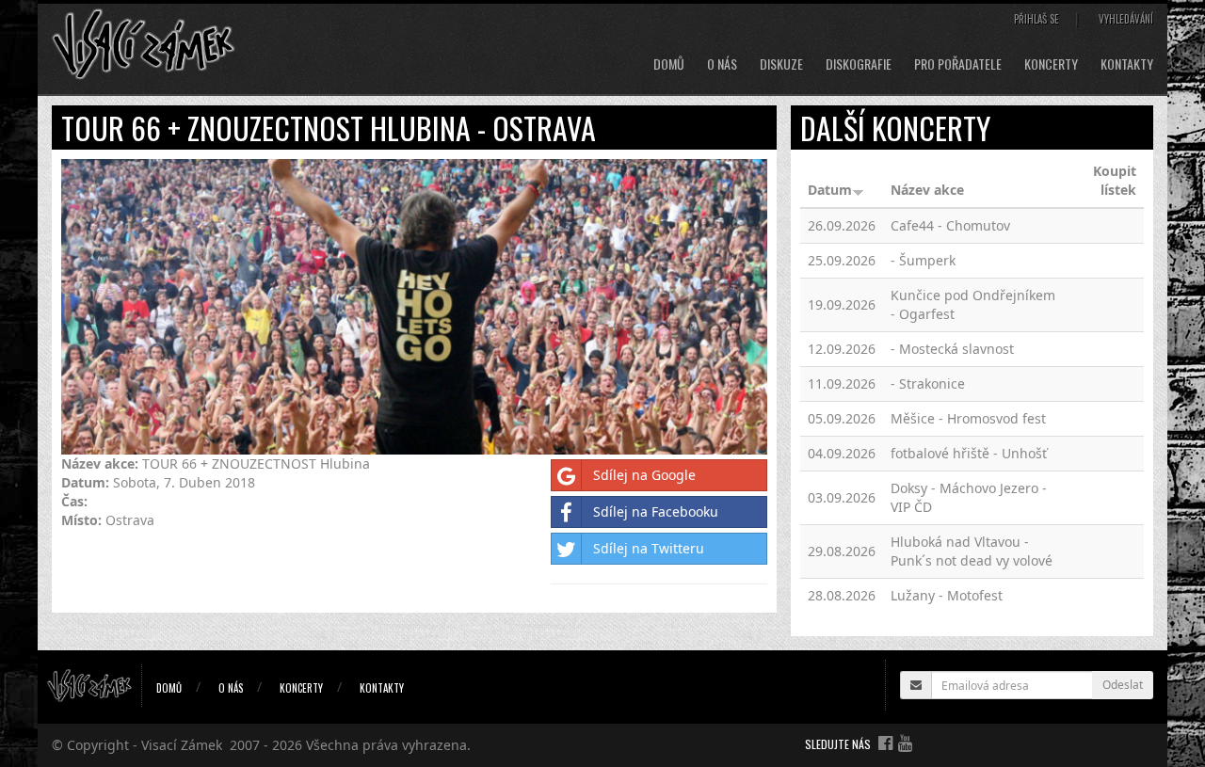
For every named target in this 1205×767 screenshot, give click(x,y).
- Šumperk (923, 260)
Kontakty (1127, 64)
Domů (668, 64)
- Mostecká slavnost (952, 349)
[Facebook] (885, 742)
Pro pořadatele (958, 64)
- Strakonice (928, 383)
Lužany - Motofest (947, 595)
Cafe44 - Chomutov (950, 225)
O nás (722, 64)
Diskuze (781, 64)
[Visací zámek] (143, 43)
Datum (830, 190)
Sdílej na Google (644, 475)
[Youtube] (905, 742)
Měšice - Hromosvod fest (968, 418)
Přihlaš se (1036, 18)
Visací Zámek (181, 745)
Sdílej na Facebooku (655, 511)
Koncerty (1051, 64)
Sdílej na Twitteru (648, 548)
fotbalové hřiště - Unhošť (969, 453)
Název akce (927, 190)
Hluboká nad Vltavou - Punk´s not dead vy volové (971, 551)
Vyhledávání (1126, 18)
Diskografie (859, 64)
